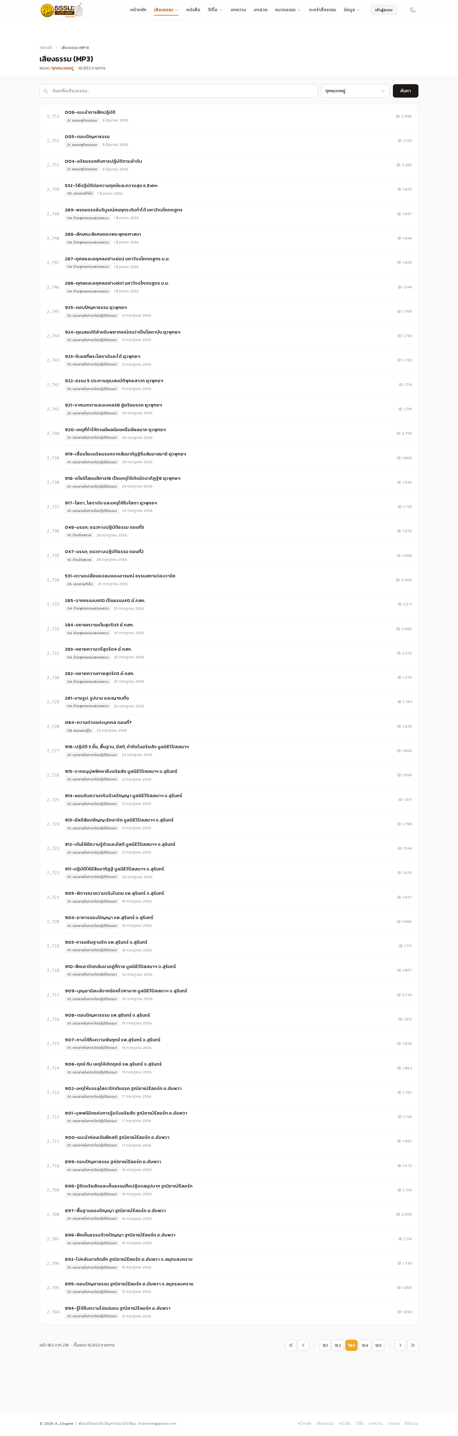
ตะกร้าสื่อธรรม (322, 10)
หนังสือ (193, 10)
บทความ (238, 10)
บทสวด (261, 10)
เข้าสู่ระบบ (384, 10)
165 (378, 1345)
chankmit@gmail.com (157, 1423)
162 (338, 1345)
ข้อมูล (349, 10)
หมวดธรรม (285, 10)
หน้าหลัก (138, 10)
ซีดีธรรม (411, 1423)
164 (365, 1345)
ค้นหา (405, 91)
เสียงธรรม (163, 10)
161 (325, 1345)
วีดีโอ (212, 10)
